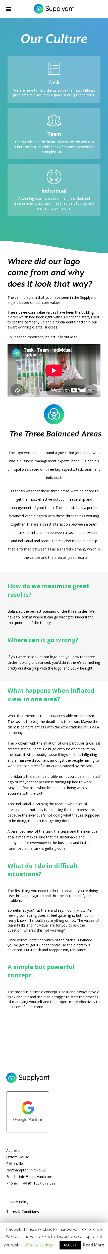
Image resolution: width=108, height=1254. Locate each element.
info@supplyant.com (35, 1176)
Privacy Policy (17, 1201)
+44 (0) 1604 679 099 (38, 1183)
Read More (93, 1245)
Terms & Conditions (22, 1211)
